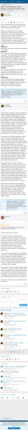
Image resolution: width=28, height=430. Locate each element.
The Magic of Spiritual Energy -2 (11, 371)
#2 (26, 110)
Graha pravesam (7, 387)
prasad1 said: (5, 225)
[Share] (25, 19)
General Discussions (12, 316)
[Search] (26, 1)
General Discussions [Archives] (14, 346)
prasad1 (4, 11)
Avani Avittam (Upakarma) (9, 379)
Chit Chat (5, 385)
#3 (26, 222)
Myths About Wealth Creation (12, 329)
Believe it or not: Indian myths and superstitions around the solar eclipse (15, 314)
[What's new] (23, 1)
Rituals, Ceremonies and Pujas (9, 369)
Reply (26, 101)
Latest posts (4, 364)
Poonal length (6, 376)
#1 (26, 19)
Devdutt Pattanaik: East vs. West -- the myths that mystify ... (14, 344)
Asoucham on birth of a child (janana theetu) (14, 366)
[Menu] (2, 1)
